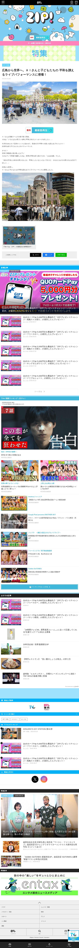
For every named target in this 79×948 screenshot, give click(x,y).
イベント (43, 921)
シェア (50, 255)
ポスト (37, 255)
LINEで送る (61, 255)
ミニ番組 (4, 921)
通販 (3, 926)
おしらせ (23, 719)
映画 (42, 912)
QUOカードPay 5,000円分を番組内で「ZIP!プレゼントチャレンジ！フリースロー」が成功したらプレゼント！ (50, 601)
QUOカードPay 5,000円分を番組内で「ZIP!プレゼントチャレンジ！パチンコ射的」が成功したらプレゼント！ (50, 616)
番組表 (66, 933)
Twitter (35, 779)
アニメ (43, 916)
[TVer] (39, 37)
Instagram (44, 779)
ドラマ (3, 907)
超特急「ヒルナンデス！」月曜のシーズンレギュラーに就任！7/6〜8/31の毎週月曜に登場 (49, 675)
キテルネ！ (15, 719)
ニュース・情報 (45, 907)
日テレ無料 (47, 707)
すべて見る (39, 391)
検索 (39, 933)
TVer (39, 130)
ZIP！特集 (6, 65)
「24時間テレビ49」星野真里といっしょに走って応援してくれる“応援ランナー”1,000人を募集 (50, 631)
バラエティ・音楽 (6, 912)
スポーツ (4, 916)
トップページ (13, 933)
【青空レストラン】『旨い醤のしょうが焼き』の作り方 (47, 659)
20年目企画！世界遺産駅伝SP (36, 644)
